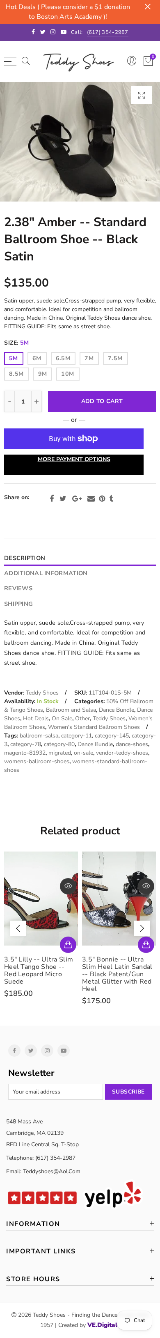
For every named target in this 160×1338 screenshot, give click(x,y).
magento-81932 (25, 753)
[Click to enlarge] (141, 95)
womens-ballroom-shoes (36, 761)
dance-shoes (132, 744)
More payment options (74, 459)
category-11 (76, 736)
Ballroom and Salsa (71, 710)
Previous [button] (18, 928)
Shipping (18, 604)
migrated (59, 753)
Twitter (62, 498)
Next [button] (142, 928)
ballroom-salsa (39, 736)
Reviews (18, 588)
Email (91, 498)
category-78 (25, 744)
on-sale (83, 753)
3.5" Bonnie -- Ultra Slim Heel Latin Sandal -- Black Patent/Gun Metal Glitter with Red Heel (40, 974)
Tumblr (111, 498)
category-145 (112, 736)
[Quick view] (69, 886)
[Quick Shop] (69, 945)
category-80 (59, 744)
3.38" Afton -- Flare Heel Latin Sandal (114, 963)
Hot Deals (36, 718)
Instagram (47, 1050)
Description (24, 558)
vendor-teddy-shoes (122, 753)
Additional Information (45, 573)
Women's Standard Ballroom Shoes (94, 727)
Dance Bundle (116, 710)
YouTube (63, 1050)
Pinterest (102, 498)
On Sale (62, 718)
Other (82, 718)
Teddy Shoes (42, 693)
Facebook (52, 498)
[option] (80, 142)
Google (77, 498)
